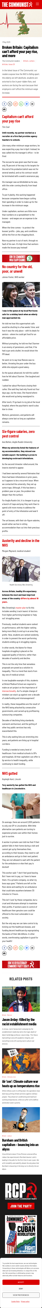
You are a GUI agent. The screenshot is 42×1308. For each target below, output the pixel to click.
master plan (21, 607)
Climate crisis (11, 1077)
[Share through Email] (32, 104)
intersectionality (9, 691)
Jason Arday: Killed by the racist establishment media (19, 1021)
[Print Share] (4, 109)
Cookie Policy (15, 1301)
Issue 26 (12, 64)
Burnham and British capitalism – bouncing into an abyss (20, 1144)
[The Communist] (17, 6)
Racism (9, 1015)
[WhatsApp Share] (21, 104)
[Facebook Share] (4, 104)
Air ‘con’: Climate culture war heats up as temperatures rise (21, 1083)
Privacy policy (25, 1301)
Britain (25, 61)
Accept (21, 1282)
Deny (21, 1289)
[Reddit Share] (15, 104)
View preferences (21, 1295)
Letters (31, 61)
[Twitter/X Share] (10, 104)
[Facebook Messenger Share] (26, 104)
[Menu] (37, 3)
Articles (5, 64)
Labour (9, 1136)
